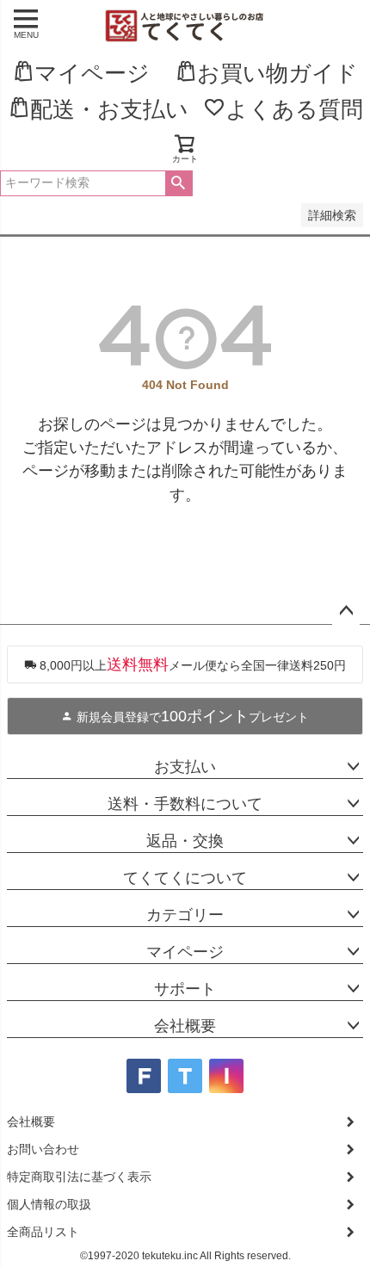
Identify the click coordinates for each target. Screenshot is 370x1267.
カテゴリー (185, 915)
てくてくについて (185, 878)
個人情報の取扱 (49, 1204)
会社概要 (185, 1026)
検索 (178, 183)
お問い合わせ (43, 1149)
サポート (185, 989)
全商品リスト (43, 1232)
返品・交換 (185, 841)
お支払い (185, 767)
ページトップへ (346, 611)
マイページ (185, 952)
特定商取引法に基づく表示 (79, 1177)
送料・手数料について (185, 804)
